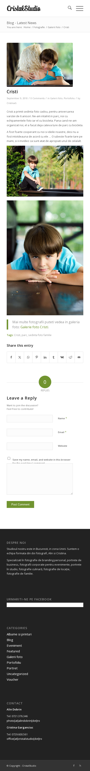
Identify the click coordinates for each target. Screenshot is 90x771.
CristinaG (12, 103)
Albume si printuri (19, 634)
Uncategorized (17, 674)
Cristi (17, 335)
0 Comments (38, 98)
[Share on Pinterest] (36, 357)
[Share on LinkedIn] (45, 357)
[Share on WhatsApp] (28, 357)
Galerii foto (56, 98)
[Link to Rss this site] (80, 765)
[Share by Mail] (79, 357)
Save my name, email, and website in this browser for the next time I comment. (42, 461)
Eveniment (14, 645)
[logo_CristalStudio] (37, 8)
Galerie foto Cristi (34, 327)
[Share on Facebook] (11, 357)
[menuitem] (68, 8)
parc (24, 335)
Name (62, 418)
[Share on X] (20, 357)
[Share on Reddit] (70, 357)
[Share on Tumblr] (53, 357)
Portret (12, 668)
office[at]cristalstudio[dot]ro (24, 739)
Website (62, 445)
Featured (13, 651)
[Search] (68, 8)
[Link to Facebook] (74, 765)
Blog (10, 640)
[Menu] (77, 8)
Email (62, 432)
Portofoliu (69, 98)
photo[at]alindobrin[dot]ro (23, 721)
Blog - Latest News (21, 23)
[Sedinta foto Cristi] (40, 65)
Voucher (12, 679)
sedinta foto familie (39, 335)
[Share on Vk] (62, 357)
